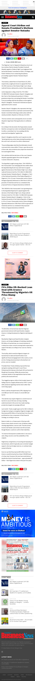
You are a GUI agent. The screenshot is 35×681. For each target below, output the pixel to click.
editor (10, 34)
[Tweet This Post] (12, 58)
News (18, 676)
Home (4, 674)
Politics (24, 676)
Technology (29, 674)
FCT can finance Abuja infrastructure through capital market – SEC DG (21, 244)
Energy (13, 676)
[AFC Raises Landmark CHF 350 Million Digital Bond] (5, 226)
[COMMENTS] (27, 58)
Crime (22, 674)
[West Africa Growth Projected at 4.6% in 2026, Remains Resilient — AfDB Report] (5, 236)
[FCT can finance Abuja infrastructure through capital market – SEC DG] (5, 245)
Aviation (10, 674)
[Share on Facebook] (8, 58)
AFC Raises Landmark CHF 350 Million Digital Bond (19, 224)
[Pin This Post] (19, 58)
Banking (16, 674)
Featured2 (14, 212)
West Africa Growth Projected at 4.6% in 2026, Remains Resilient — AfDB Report (20, 235)
